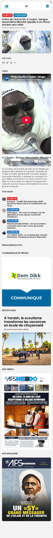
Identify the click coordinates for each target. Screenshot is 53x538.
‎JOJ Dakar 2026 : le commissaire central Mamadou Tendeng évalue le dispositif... (27, 236)
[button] (51, 2)
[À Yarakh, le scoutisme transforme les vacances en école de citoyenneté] (26, 348)
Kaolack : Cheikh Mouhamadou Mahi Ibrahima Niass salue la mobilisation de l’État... (26, 203)
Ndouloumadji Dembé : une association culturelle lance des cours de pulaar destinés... (26, 225)
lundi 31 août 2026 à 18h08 (17, 329)
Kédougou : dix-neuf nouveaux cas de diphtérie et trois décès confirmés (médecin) (26, 214)
